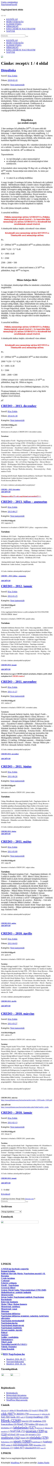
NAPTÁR (10, 31)
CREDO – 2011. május (16, 841)
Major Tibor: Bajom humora (14, 1304)
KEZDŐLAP (12, 19)
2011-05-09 (12, 851)
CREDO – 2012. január (16, 586)
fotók (15, 1417)
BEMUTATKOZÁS (14, 22)
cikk (8, 1413)
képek (43, 1424)
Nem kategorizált (17, 85)
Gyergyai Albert (8, 1288)
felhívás (46, 1414)
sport (22, 1441)
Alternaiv (5, 1410)
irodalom (39, 1421)
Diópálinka (8, 70)
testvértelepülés (23, 1444)
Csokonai (5, 1281)
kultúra (33, 1424)
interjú (27, 1421)
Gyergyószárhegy (37, 1417)
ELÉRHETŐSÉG (13, 24)
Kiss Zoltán (12, 76)
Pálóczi (4, 1332)
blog (43, 1410)
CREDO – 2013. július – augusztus (24, 501)
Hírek (11, 1420)
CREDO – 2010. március (17, 1013)
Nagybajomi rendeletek (11, 1328)
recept (24, 1435)
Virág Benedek (7, 1349)
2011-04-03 (12, 943)
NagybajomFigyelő (9, 4)
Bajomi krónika (8, 1271)
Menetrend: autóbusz (10, 1306)
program (35, 1431)
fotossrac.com (29, 1199)
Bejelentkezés (12, 1393)
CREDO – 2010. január (16, 1112)
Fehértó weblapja (9, 1283)
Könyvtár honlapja (9, 1302)
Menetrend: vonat (9, 1309)
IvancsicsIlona (9, 1424)
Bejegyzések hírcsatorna (16, 1395)
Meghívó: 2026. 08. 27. (16, 1359)
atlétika (12, 1410)
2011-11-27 (12, 692)
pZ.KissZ (13, 1434)
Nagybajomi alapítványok (12, 1325)
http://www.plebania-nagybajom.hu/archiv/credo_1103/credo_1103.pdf (26, 1100)
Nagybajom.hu (17, 1354)
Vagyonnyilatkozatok (15, 1361)
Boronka (5, 1276)
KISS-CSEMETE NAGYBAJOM (20, 29)
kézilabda (7, 1428)
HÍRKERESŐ (12, 26)
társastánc (39, 1445)
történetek (7, 1448)
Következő (5, 1194)
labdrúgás (40, 1428)
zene (43, 1448)
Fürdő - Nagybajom (10, 1285)
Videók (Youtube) (9, 1347)
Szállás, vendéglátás (9, 1337)
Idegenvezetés (7, 1295)
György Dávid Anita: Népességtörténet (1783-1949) (23, 1290)
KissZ (22, 1424)
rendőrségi (10, 1437)
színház (9, 1445)
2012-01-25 (12, 596)
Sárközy (4, 1335)
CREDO (22, 1414)
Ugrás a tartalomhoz (9, 2)
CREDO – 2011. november (19, 681)
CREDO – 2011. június (16, 766)
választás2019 (32, 1448)
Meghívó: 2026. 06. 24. (16, 1364)
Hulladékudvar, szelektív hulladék (16, 1292)
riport (25, 1438)
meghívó (5, 1431)
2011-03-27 (12, 1024)
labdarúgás (24, 1427)
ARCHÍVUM (5, 581)
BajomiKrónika (24, 1410)
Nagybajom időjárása (10, 1314)
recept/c (34, 1434)
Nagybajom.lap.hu (9, 1323)
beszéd (35, 1410)
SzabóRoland (37, 1442)
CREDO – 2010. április (16, 933)
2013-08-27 (12, 511)
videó (19, 1447)
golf (23, 1417)
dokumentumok (35, 1414)
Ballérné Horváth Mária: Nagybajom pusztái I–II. (23, 1273)
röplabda (39, 1437)
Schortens (7, 1442)
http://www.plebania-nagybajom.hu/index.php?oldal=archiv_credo (25, 1107)
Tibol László (6, 1342)
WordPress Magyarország (17, 1400)
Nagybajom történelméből (12, 1321)
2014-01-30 (12, 416)
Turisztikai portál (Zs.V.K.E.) (14, 1344)
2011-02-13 (12, 1122)
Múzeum (5, 1311)
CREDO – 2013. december (19, 406)
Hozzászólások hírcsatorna (17, 1398)
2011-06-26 (12, 776)
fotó (5, 1417)
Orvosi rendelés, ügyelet (11, 1330)
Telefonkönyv (7, 1339)
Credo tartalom (8, 1278)
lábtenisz (49, 1428)
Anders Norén (43, 1463)
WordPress (15, 1463)
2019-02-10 (12, 80)
